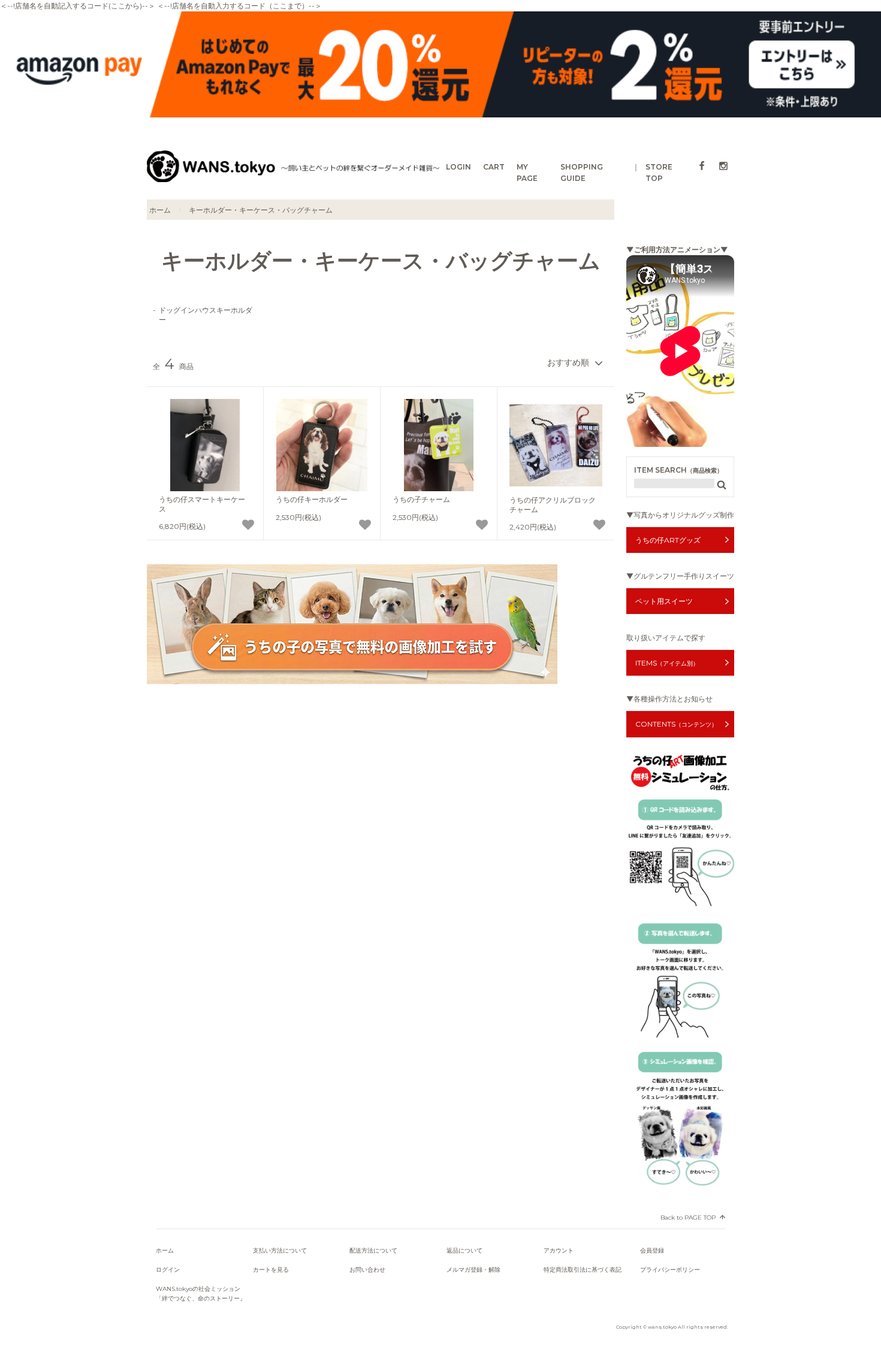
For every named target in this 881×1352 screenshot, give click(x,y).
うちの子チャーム (421, 499)
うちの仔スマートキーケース (202, 504)
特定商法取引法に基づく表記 (582, 1270)
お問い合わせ (367, 1270)
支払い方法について (280, 1250)
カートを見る (271, 1270)
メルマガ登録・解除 (473, 1270)
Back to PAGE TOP (688, 1217)
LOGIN (458, 166)
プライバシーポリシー (670, 1270)
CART (494, 166)
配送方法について (373, 1250)
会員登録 (652, 1250)
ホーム (160, 209)
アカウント (559, 1250)
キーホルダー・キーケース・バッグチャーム (261, 209)
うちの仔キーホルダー (312, 499)
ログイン (168, 1270)
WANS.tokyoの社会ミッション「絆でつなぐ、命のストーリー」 (201, 1293)
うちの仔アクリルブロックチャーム (552, 504)
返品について (464, 1250)
